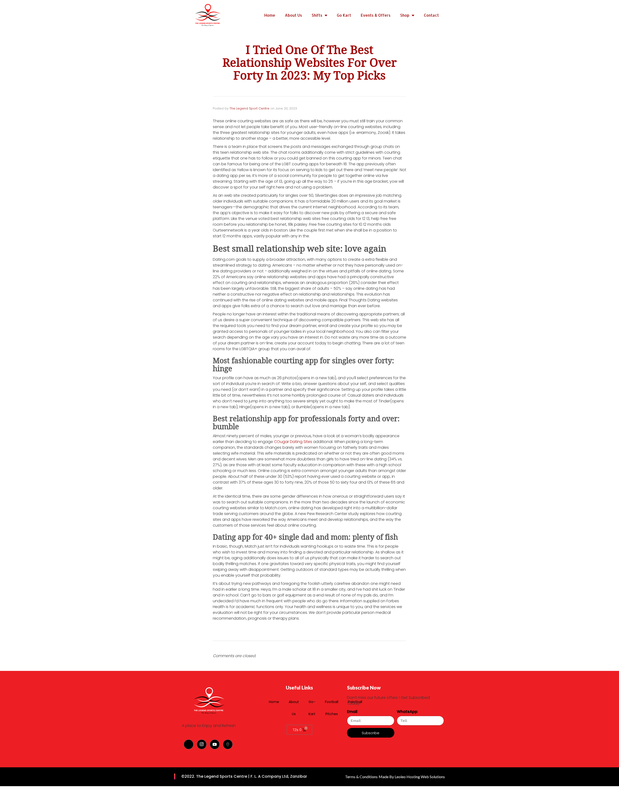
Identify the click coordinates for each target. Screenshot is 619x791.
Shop (404, 15)
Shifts (317, 15)
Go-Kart (312, 707)
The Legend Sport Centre (249, 108)
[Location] (228, 744)
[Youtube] (215, 744)
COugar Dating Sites (293, 441)
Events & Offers (376, 15)
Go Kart (344, 15)
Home (269, 15)
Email (352, 711)
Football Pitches (331, 707)
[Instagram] (201, 744)
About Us (293, 15)
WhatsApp (407, 711)
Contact (431, 15)
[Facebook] (188, 744)
